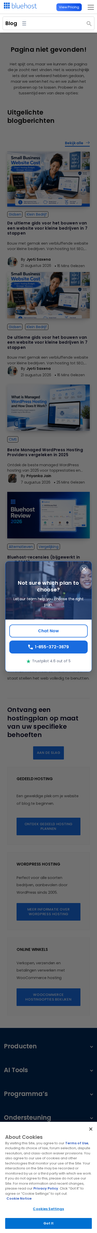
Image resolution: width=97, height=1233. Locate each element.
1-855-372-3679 (52, 647)
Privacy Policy (45, 1188)
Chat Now (48, 631)
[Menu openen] (24, 23)
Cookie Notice (19, 1198)
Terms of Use (76, 1143)
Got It (48, 1223)
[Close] (90, 1129)
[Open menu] (89, 7)
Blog (11, 23)
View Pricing (69, 7)
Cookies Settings (48, 1208)
